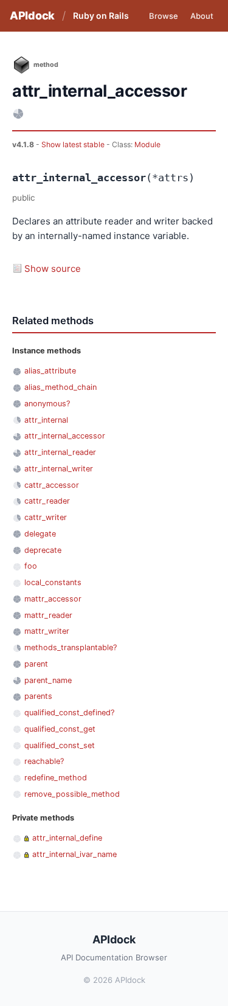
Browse (163, 16)
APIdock (32, 15)
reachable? (44, 761)
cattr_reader (47, 500)
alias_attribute (50, 370)
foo (30, 566)
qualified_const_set (59, 745)
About (201, 16)
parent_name (48, 680)
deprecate (42, 550)
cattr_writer (45, 517)
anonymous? (47, 403)
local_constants (52, 582)
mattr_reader (48, 615)
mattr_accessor (52, 598)
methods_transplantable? (70, 647)
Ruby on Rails (101, 15)
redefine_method (55, 777)
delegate (40, 533)
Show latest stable (73, 144)
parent (36, 663)
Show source (52, 268)
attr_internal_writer (58, 468)
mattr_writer (46, 631)
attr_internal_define (67, 837)
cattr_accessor (51, 485)
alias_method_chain (60, 387)
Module (147, 144)
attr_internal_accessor (64, 435)
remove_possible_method (72, 794)
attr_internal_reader (60, 452)
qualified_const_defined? (69, 712)
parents (38, 696)
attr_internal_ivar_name (74, 854)
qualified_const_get (59, 729)
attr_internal (46, 420)
